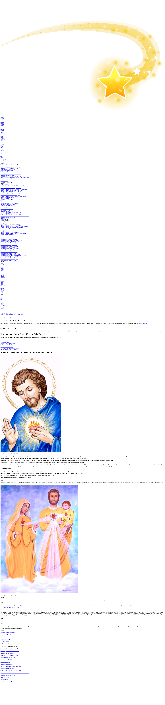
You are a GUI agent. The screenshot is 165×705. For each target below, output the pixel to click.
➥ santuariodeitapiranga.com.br (7, 639)
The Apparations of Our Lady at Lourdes (9, 243)
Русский (2, 144)
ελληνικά (2, 141)
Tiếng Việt (3, 139)
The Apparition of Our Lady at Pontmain (9, 245)
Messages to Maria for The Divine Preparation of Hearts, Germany (14, 189)
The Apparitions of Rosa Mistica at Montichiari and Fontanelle (13, 255)
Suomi (2, 137)
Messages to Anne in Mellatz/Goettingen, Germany (11, 188)
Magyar (2, 129)
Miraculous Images (4, 679)
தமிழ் (2, 291)
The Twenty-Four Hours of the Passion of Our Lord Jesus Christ (15, 177)
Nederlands (3, 131)
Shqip (2, 136)
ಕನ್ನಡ (2, 149)
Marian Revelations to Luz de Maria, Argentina (10, 186)
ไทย (1, 152)
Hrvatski (2, 124)
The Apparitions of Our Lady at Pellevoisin (9, 246)
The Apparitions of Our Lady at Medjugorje (9, 257)
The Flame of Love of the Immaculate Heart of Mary (11, 176)
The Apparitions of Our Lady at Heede (8, 253)
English (2, 119)
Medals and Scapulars (5, 677)
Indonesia (2, 125)
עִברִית (2, 158)
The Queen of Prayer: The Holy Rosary (9, 164)
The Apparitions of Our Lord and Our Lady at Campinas (12, 250)
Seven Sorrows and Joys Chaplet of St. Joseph (10, 607)
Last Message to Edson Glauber (7, 634)
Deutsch (2, 118)
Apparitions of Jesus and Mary (7, 182)
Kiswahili (2, 127)
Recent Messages (4, 184)
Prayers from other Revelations (7, 170)
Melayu (2, 130)
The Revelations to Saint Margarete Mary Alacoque (11, 241)
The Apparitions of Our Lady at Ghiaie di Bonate (11, 254)
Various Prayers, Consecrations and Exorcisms (10, 166)
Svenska (2, 138)
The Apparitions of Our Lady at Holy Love (9, 259)
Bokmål (2, 116)
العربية (2, 154)
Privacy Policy (3, 311)
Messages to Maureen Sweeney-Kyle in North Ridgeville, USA (13, 196)
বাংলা (1, 145)
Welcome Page (4, 200)
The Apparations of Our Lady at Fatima (9, 249)
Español (2, 120)
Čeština (2, 117)
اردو (1, 156)
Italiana (2, 126)
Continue (158, 330)
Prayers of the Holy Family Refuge (8, 169)
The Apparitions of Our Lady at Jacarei (8, 260)
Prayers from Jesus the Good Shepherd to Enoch (10, 167)
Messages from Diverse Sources (7, 197)
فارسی (2, 157)
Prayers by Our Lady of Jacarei (7, 664)
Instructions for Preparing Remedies (8, 675)
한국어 (2, 162)
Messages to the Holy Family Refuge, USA (9, 192)
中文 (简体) (3, 159)
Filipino (2, 122)
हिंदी (1, 153)
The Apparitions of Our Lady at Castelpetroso (10, 248)
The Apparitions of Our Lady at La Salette (9, 242)
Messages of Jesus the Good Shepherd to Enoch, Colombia (13, 185)
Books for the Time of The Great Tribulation (10, 236)
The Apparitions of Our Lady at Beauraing (9, 252)
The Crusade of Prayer (5, 171)
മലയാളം (3, 150)
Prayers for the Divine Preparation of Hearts (9, 168)
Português (3, 133)
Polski (2, 132)
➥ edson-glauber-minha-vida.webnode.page (9, 643)
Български (3, 143)
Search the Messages (5, 198)
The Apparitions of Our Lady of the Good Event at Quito (12, 240)
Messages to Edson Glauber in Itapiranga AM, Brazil (11, 191)
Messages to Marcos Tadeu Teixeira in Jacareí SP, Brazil (12, 190)
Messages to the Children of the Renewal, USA (10, 193)
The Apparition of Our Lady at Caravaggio (9, 239)
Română (2, 134)
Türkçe (2, 140)
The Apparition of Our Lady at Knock (8, 247)
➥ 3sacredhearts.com (5, 641)
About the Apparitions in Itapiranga (8, 632)
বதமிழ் (2, 146)
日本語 (2, 160)
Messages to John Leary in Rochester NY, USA (10, 195)
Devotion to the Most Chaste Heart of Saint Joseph (11, 666)
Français (2, 123)
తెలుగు (2, 147)
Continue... (145, 323)
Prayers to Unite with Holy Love (7, 175)
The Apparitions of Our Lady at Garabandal (9, 256)
